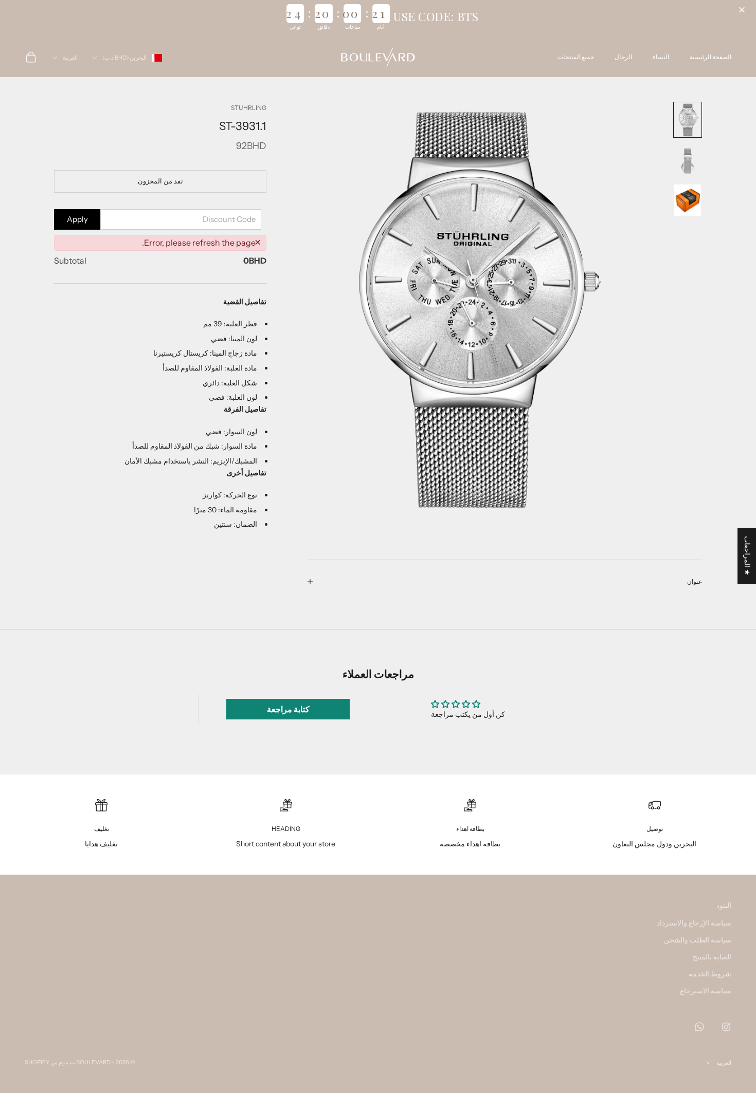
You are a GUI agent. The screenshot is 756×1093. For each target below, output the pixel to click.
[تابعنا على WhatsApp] (699, 1027)
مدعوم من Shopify (50, 1062)
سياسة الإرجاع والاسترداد (694, 923)
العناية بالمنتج (712, 956)
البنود (723, 905)
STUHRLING (248, 108)
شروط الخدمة (710, 973)
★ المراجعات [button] (747, 556)
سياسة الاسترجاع (705, 990)
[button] (743, 10)
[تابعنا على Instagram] (726, 1027)
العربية (70, 57)
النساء (661, 57)
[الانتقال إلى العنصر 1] (687, 120)
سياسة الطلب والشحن (697, 939)
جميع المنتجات (575, 57)
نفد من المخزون (160, 181)
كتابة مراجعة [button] (288, 709)
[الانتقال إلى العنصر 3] (687, 200)
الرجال (623, 57)
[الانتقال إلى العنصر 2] (687, 160)
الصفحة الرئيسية (710, 57)
